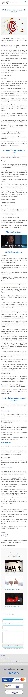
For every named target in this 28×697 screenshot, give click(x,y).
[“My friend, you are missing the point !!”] (14, 27)
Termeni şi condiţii (5, 658)
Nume (4, 618)
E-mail (8, 624)
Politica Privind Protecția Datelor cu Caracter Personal (13, 664)
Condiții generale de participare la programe (11, 661)
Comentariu (6, 630)
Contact (3, 655)
